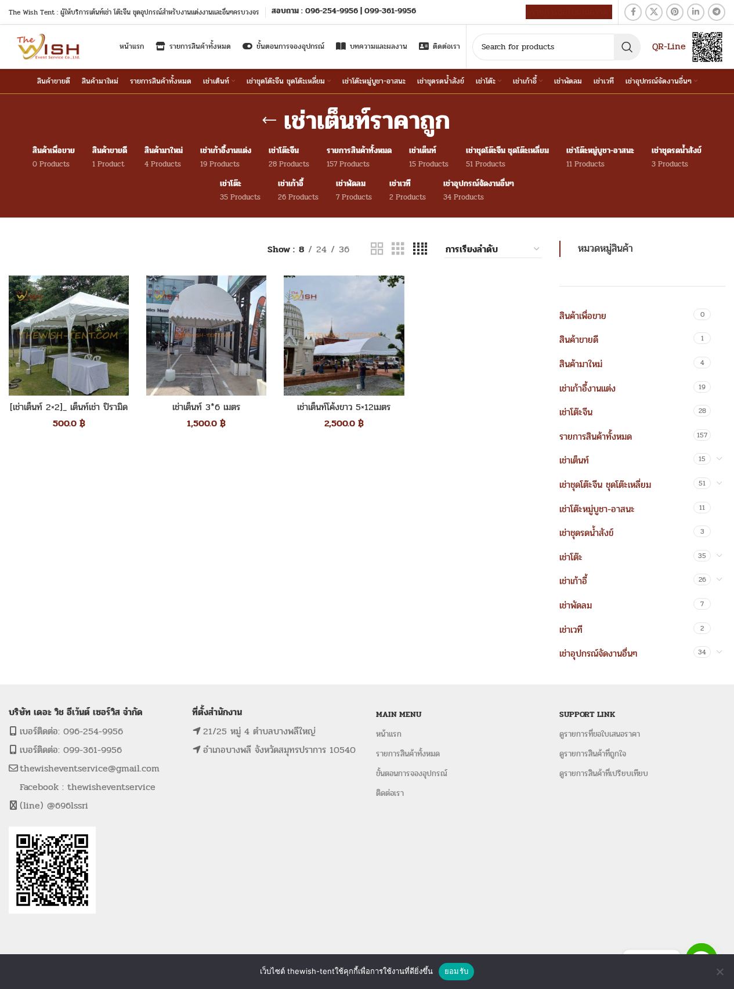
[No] (719, 971)
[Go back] (269, 120)
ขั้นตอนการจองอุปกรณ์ (411, 773)
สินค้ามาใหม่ (580, 364)
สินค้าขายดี (578, 339)
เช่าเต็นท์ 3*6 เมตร (206, 407)
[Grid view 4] (420, 249)
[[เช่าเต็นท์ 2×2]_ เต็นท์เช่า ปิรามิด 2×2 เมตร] (69, 336)
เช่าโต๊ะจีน (575, 412)
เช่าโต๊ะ (571, 557)
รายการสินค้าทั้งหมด (595, 436)
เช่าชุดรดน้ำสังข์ (586, 533)
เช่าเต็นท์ (574, 460)
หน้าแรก (389, 734)
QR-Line (669, 46)
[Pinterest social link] (675, 12)
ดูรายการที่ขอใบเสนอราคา (599, 734)
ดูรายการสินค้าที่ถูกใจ (592, 754)
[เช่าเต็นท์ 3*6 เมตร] (206, 336)
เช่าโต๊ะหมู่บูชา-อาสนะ (597, 509)
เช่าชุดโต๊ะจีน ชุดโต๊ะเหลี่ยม (605, 484)
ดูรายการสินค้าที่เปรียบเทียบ (603, 773)
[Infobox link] (344, 11)
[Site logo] (50, 46)
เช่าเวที (571, 629)
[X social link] (654, 12)
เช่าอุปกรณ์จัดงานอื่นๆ (598, 653)
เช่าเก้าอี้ (573, 581)
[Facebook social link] (633, 12)
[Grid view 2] (377, 249)
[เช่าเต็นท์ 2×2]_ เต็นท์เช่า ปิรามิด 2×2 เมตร (69, 413)
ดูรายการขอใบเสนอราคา (569, 12)
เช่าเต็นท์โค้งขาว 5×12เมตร (343, 407)
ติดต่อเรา (390, 793)
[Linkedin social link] (695, 12)
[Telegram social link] (716, 12)
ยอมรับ (456, 971)
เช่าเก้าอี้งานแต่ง (587, 388)
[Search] (627, 47)
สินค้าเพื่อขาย (582, 316)
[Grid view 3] (398, 249)
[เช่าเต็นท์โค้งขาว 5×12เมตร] (344, 336)
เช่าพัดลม (575, 605)
